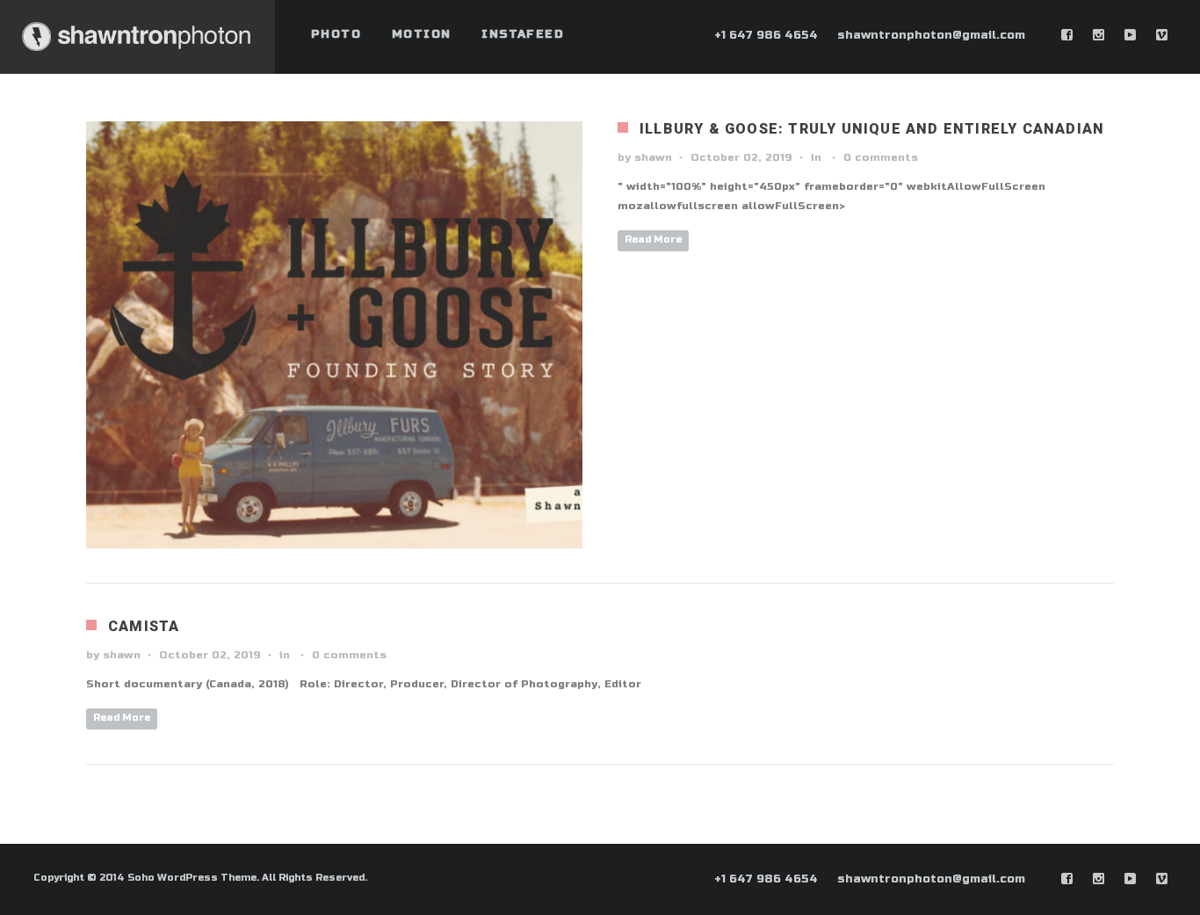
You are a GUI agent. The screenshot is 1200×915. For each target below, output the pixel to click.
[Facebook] (1067, 35)
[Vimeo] (1162, 35)
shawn (653, 157)
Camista (143, 626)
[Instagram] (1099, 35)
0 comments (880, 157)
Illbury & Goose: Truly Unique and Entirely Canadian (872, 128)
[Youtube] (1130, 35)
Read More (653, 239)
